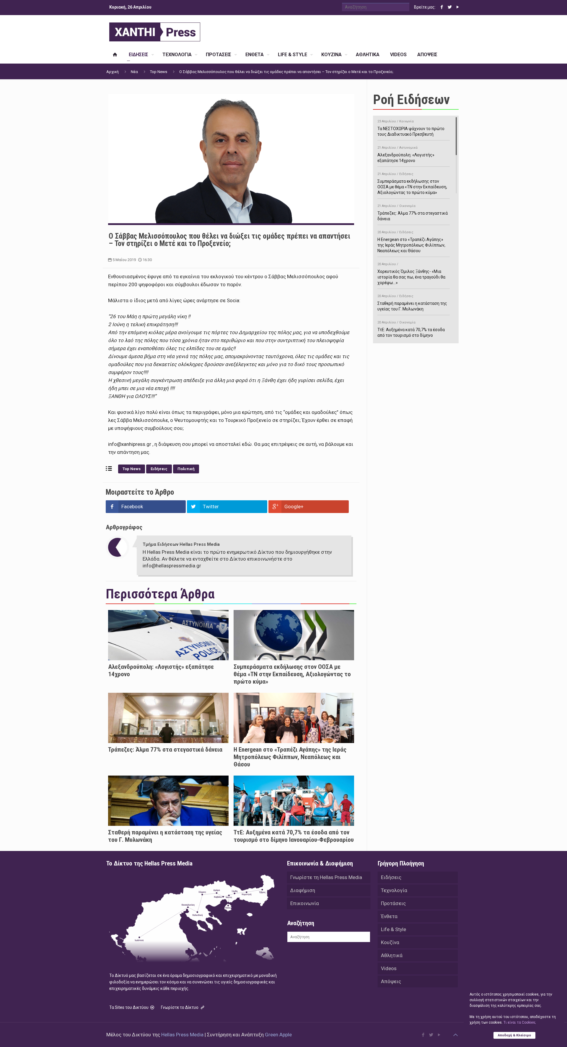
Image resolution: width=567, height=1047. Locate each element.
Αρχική (112, 71)
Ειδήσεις (159, 469)
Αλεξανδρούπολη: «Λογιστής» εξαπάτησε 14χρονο (405, 154)
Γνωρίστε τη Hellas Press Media (326, 877)
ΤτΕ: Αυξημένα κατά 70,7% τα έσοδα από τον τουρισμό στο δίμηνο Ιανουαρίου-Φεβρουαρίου (294, 836)
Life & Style (393, 929)
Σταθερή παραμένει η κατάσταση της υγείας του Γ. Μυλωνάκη (412, 302)
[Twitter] (450, 7)
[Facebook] (442, 7)
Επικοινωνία (304, 903)
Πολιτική (186, 469)
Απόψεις (391, 981)
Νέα (134, 71)
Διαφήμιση (302, 890)
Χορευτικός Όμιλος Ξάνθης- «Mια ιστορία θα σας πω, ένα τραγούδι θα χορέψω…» (411, 273)
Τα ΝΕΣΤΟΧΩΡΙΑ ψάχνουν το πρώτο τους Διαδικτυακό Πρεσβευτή (410, 128)
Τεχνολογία (394, 890)
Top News (158, 71)
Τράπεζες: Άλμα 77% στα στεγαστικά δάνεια (165, 749)
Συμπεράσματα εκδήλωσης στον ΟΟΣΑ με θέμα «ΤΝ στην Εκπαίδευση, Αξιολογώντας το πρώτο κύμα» (292, 674)
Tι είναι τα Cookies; (520, 1022)
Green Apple (278, 1035)
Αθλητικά (392, 955)
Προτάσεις (393, 903)
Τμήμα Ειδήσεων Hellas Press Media (181, 544)
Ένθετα (389, 916)
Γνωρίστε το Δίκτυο (180, 1007)
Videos (389, 968)
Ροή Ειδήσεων (411, 99)
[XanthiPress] (154, 30)
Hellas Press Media (182, 1035)
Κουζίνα (390, 942)
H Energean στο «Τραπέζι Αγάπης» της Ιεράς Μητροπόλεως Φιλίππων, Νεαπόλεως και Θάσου (290, 757)
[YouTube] (457, 7)
